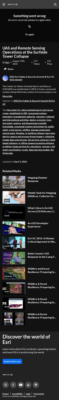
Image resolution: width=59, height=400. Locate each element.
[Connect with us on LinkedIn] (28, 385)
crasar (5, 113)
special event (9, 133)
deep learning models (39, 149)
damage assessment (40, 129)
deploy (33, 120)
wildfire (26, 129)
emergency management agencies (19, 116)
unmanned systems (37, 113)
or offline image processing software (36, 143)
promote (41, 120)
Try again (29, 34)
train (48, 120)
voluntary (40, 116)
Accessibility (17, 394)
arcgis (25, 149)
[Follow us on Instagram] (36, 385)
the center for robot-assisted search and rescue (30, 110)
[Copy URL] (29, 26)
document (7, 123)
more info (7, 96)
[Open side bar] (3, 4)
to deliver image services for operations (22, 146)
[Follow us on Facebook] (13, 385)
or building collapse (34, 133)
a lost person (15, 129)
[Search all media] (55, 4)
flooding (20, 133)
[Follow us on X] (6, 385)
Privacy (6, 394)
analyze (17, 123)
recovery (46, 146)
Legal (28, 394)
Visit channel (15, 79)
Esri (7, 62)
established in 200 (18, 113)
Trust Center (39, 394)
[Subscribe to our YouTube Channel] (21, 385)
